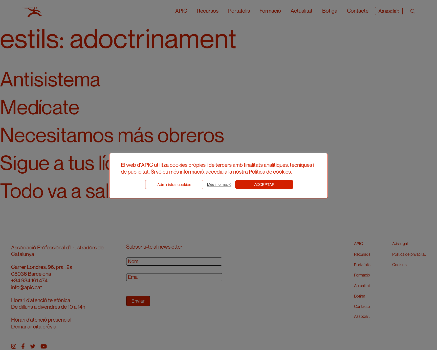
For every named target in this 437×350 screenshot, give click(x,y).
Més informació (219, 184)
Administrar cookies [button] (174, 184)
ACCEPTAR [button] (264, 184)
